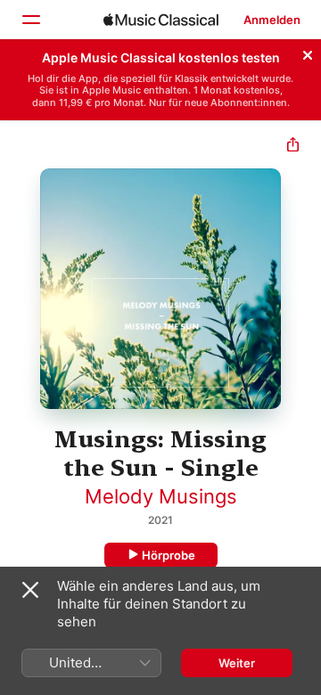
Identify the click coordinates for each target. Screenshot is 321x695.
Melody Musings (161, 496)
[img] (160, 19)
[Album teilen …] (293, 146)
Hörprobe (168, 555)
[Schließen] (307, 52)
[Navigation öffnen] (30, 19)
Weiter (236, 663)
